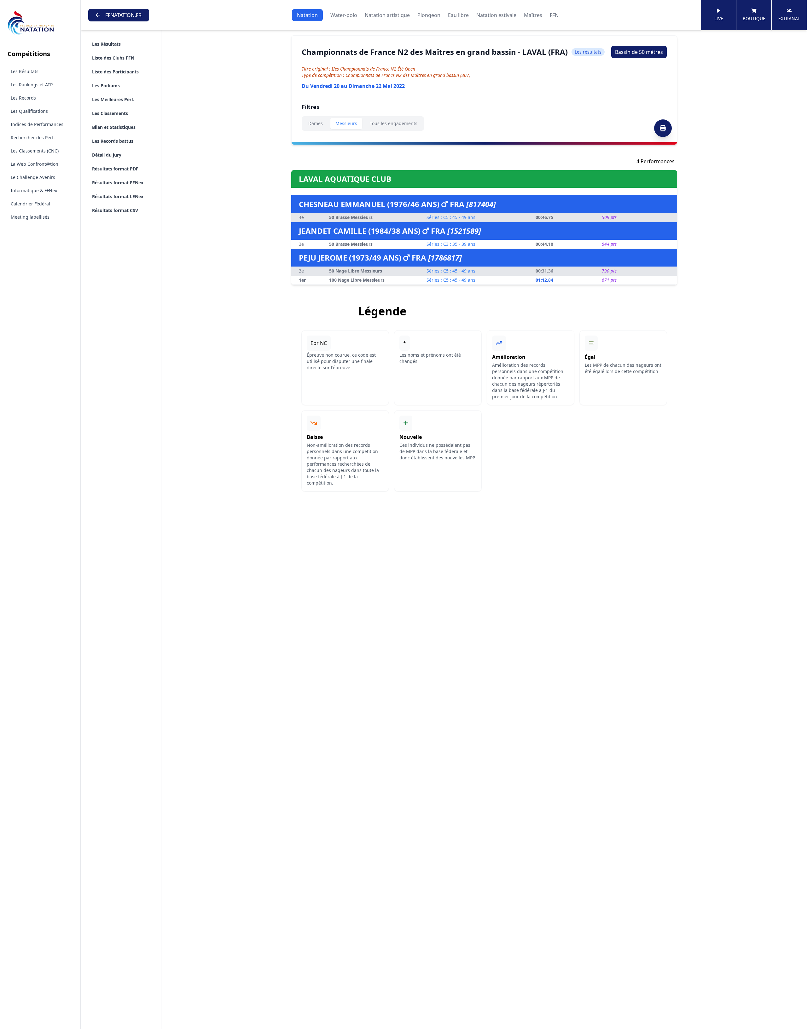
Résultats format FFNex (117, 183)
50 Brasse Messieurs (351, 217)
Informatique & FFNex (34, 190)
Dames (315, 123)
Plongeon (428, 15)
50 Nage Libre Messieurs (355, 271)
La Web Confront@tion (34, 164)
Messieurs (346, 123)
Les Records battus (112, 141)
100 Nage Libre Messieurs (357, 280)
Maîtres (533, 15)
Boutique (754, 18)
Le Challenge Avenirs (33, 177)
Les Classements (110, 113)
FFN (554, 15)
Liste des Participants (115, 72)
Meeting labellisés (30, 217)
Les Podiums (106, 86)
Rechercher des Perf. (33, 138)
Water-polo (343, 15)
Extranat (789, 18)
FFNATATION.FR (123, 15)
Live (718, 18)
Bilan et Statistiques (114, 127)
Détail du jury (106, 155)
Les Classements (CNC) (35, 151)
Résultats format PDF (115, 169)
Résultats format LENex (117, 196)
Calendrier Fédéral (30, 204)
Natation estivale (496, 15)
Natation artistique (387, 15)
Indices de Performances (37, 124)
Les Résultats (24, 71)
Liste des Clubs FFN (113, 58)
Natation (307, 15)
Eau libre (458, 15)
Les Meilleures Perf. (113, 99)
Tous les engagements (393, 123)
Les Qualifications (29, 111)
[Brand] (40, 23)
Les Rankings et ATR (32, 85)
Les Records (23, 98)
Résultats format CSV (115, 210)
